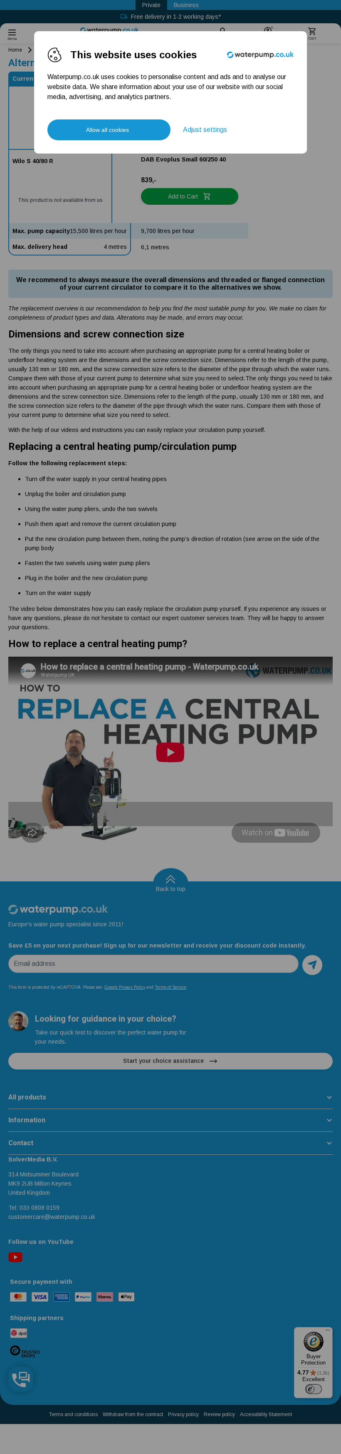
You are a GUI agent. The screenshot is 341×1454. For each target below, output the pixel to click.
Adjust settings (205, 129)
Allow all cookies (107, 130)
